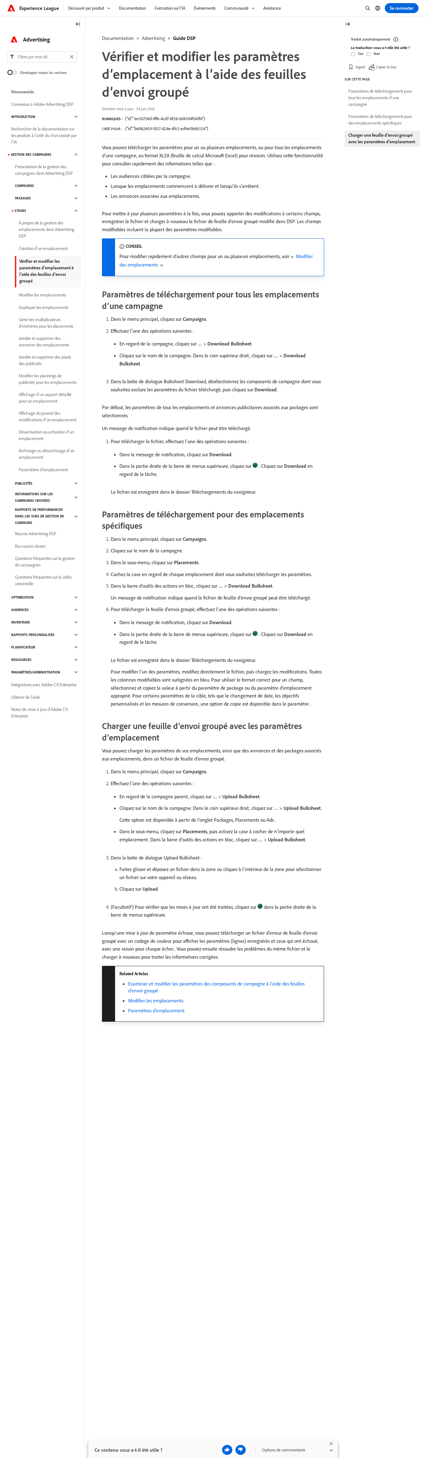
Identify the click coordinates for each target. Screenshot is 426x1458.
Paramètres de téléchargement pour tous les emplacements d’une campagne (380, 97)
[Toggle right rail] (348, 24)
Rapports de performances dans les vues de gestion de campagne (39, 516)
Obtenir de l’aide (25, 697)
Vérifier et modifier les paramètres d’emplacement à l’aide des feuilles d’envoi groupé (46, 271)
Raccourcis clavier (30, 546)
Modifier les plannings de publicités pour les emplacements (47, 379)
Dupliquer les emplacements (43, 307)
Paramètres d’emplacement (156, 1010)
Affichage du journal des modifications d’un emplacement (47, 416)
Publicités (23, 483)
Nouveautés (22, 92)
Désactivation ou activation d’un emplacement (46, 435)
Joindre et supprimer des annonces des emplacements (44, 341)
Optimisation (22, 597)
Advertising (153, 38)
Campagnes (24, 185)
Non (377, 53)
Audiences (20, 610)
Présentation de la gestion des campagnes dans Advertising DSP (44, 170)
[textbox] (42, 56)
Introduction (23, 117)
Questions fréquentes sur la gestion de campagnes (45, 561)
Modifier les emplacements (155, 1000)
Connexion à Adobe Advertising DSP (42, 104)
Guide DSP (184, 38)
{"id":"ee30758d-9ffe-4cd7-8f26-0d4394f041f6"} (165, 118)
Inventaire (20, 622)
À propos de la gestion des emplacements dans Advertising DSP (46, 229)
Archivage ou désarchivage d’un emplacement (46, 454)
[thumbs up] (227, 1450)
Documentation (118, 38)
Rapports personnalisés (33, 635)
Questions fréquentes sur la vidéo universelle (43, 580)
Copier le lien (386, 67)
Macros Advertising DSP (35, 533)
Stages (20, 210)
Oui (360, 53)
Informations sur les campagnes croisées (34, 497)
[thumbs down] (240, 1450)
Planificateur (23, 647)
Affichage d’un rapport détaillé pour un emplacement (45, 398)
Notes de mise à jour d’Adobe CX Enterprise (39, 713)
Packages (23, 198)
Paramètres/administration (35, 672)
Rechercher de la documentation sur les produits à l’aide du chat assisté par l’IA (44, 135)
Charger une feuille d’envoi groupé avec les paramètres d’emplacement (381, 138)
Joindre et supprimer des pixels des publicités (45, 360)
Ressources (21, 660)
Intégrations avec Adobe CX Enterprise (44, 684)
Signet (360, 67)
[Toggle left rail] (78, 24)
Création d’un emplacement (43, 248)
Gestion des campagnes (31, 154)
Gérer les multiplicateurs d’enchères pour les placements (46, 323)
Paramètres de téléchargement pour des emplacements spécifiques (380, 120)
